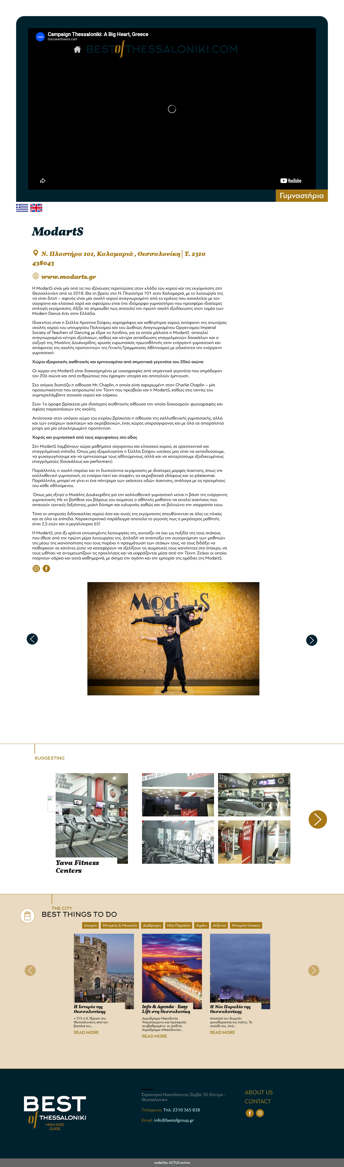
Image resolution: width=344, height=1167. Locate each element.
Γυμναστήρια (302, 195)
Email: (148, 1120)
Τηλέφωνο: (152, 1109)
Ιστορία (90, 925)
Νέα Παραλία (178, 925)
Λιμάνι (201, 925)
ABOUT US (259, 1092)
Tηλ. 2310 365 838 (181, 1109)
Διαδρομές (152, 925)
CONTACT (258, 1101)
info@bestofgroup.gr (174, 1120)
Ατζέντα (219, 925)
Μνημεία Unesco (246, 925)
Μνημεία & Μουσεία (120, 925)
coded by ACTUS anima (172, 1162)
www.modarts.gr (68, 277)
